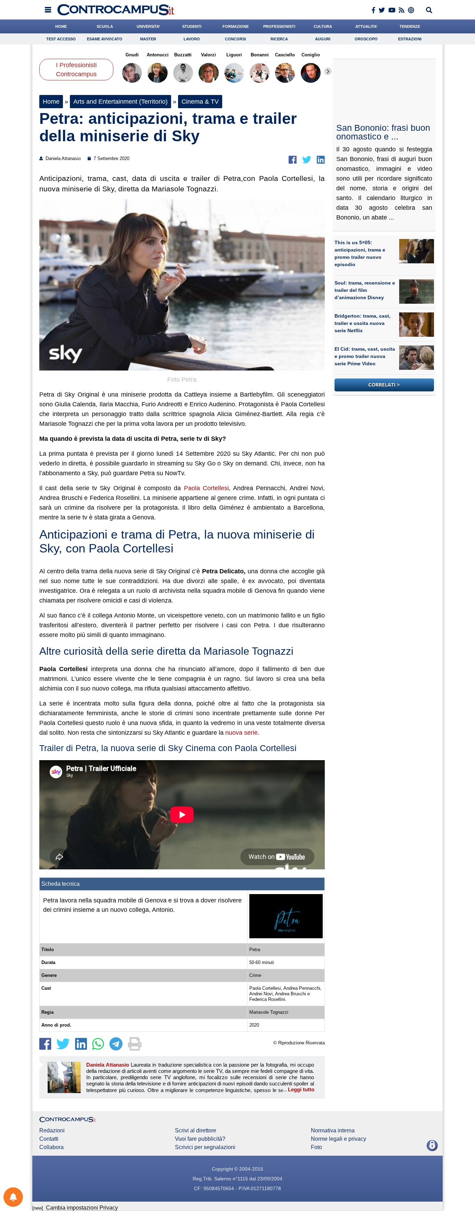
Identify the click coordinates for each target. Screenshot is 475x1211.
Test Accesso (61, 39)
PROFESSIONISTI (279, 26)
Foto (316, 1147)
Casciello (285, 54)
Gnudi (132, 54)
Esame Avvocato (104, 39)
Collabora (51, 1147)
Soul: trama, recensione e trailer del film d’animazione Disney (365, 290)
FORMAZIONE (236, 26)
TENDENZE (410, 26)
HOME (61, 26)
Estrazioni (409, 39)
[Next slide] (328, 71)
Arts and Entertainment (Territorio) (120, 101)
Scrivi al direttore (195, 1130)
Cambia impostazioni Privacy (82, 1208)
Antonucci (157, 54)
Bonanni (259, 54)
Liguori (234, 54)
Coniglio (310, 54)
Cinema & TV (200, 101)
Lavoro (192, 39)
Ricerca (279, 39)
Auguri (322, 39)
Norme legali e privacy (338, 1139)
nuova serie (241, 732)
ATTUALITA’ (366, 26)
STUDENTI (191, 26)
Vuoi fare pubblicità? (200, 1139)
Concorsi (235, 39)
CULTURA (323, 26)
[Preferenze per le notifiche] (13, 1197)
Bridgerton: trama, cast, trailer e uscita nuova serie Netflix (363, 323)
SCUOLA (105, 26)
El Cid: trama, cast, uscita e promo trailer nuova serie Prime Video (365, 356)
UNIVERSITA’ (148, 26)
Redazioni (52, 1130)
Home (51, 101)
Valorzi (208, 54)
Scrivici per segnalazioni (205, 1147)
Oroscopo (366, 39)
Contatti (48, 1139)
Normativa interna (333, 1130)
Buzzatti (183, 54)
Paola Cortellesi (206, 488)
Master (148, 39)
